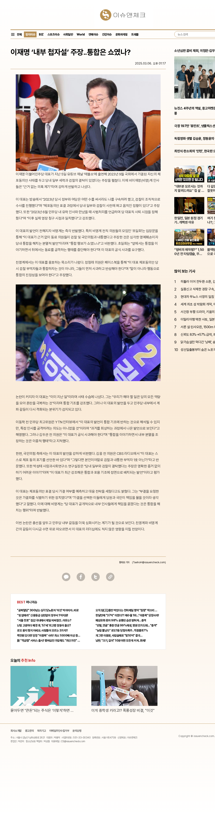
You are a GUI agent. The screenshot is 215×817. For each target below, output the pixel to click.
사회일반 (68, 34)
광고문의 (29, 730)
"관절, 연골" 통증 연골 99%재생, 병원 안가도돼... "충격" (126, 625)
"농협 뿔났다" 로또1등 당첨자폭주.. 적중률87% (122, 630)
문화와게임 (121, 34)
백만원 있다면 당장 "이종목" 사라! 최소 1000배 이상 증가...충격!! (49, 635)
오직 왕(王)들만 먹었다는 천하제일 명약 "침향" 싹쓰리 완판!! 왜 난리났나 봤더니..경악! (127, 610)
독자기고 (41, 730)
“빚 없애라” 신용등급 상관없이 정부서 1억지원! (42, 615)
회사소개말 (16, 730)
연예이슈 (93, 34)
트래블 (135, 34)
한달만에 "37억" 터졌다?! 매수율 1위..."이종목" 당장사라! (127, 615)
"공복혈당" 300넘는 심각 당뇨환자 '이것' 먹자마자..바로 (48, 610)
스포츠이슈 (53, 34)
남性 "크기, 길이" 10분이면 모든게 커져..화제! (121, 640)
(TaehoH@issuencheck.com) (149, 562)
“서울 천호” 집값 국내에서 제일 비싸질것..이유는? (44, 620)
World (81, 34)
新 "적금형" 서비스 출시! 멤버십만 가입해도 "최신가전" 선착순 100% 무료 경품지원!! (49, 640)
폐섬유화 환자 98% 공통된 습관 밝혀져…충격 (121, 620)
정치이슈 (30, 34)
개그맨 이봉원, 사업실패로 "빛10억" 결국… (119, 635)
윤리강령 (76, 730)
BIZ (41, 34)
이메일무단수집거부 (59, 730)
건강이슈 (107, 34)
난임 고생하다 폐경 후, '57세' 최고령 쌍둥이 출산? (44, 625)
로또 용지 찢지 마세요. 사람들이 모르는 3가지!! (42, 630)
